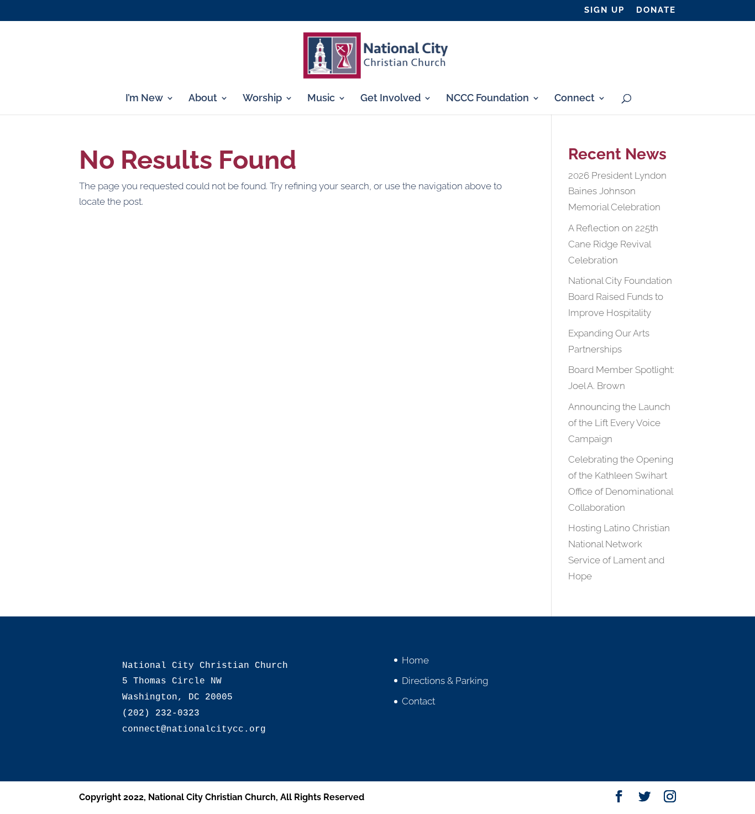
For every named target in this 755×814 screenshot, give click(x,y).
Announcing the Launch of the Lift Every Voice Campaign (619, 422)
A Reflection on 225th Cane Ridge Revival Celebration (613, 244)
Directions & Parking (445, 680)
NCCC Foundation (487, 98)
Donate (656, 10)
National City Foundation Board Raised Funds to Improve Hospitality (620, 296)
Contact (418, 701)
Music (321, 98)
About (202, 98)
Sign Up (604, 10)
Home (415, 660)
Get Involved (390, 98)
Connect (574, 98)
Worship (262, 98)
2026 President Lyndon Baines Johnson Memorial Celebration (617, 191)
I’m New (144, 98)
